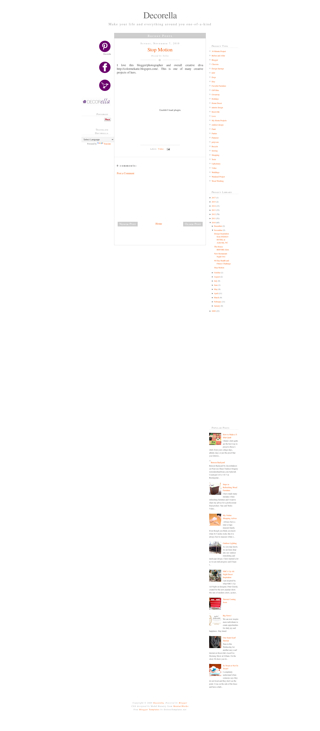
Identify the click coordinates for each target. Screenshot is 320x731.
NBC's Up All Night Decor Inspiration (228, 574)
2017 (214, 197)
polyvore (215, 142)
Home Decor (217, 103)
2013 (214, 210)
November (218, 230)
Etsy (213, 81)
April (216, 293)
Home (159, 223)
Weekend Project (218, 176)
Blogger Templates (149, 709)
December (218, 226)
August (217, 276)
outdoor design (218, 124)
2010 (214, 222)
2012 (214, 214)
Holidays (215, 98)
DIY (213, 72)
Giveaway (216, 94)
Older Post (193, 224)
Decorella (160, 15)
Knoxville (216, 111)
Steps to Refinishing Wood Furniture (230, 487)
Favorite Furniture (219, 85)
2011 (214, 218)
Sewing (215, 150)
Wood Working (218, 181)
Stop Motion (160, 49)
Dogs (214, 77)
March (216, 297)
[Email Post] (168, 148)
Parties (214, 133)
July (215, 280)
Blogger (215, 60)
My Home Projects (219, 120)
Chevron (215, 64)
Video (161, 148)
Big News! (227, 615)
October (217, 272)
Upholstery (216, 163)
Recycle (215, 146)
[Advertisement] (97, 201)
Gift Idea (215, 90)
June (216, 285)
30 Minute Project (219, 51)
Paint (214, 129)
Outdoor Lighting (230, 543)
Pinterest (215, 137)
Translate (107, 143)
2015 (214, 201)
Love (214, 116)
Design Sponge (218, 68)
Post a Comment (125, 173)
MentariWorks (181, 706)
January (217, 305)
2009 (214, 311)
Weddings (216, 172)
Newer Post (127, 224)
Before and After (218, 55)
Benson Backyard (218, 462)
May (216, 289)
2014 (214, 205)
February (217, 301)
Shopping (215, 155)
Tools (214, 159)
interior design (217, 107)
